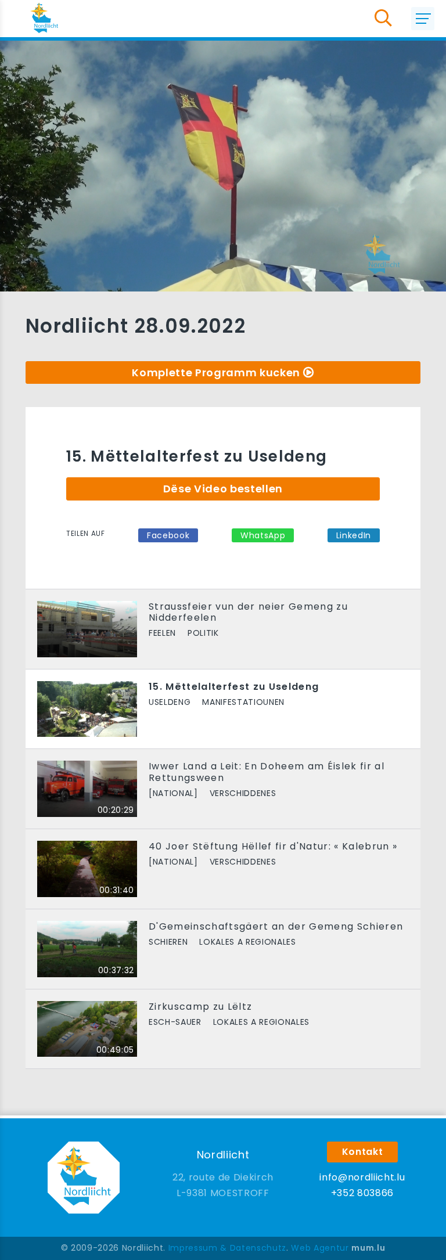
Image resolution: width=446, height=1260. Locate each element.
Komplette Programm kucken (216, 372)
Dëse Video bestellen (223, 488)
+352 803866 (362, 1193)
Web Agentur (319, 1248)
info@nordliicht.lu (362, 1177)
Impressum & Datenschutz (227, 1248)
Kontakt (362, 1151)
